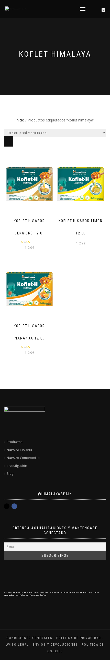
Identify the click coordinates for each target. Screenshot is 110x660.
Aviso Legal (17, 644)
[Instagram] (6, 506)
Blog (10, 473)
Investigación (17, 465)
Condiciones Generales (29, 638)
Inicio (20, 120)
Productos (15, 441)
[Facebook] (14, 506)
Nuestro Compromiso (23, 457)
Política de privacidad (78, 638)
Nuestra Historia (19, 449)
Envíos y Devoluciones (55, 644)
